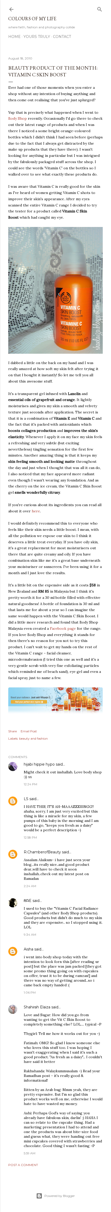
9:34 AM (30, 934)
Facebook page (63, 628)
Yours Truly (36, 36)
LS (26, 798)
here (36, 511)
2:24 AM (30, 886)
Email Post (29, 731)
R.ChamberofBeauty (42, 852)
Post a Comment (23, 1165)
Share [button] (12, 731)
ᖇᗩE (27, 900)
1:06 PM (30, 992)
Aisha (29, 949)
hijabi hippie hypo (39, 764)
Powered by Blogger (59, 1196)
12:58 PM (30, 837)
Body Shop (17, 118)
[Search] (100, 8)
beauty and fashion (33, 738)
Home (14, 36)
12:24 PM (30, 784)
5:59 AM (29, 1153)
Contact (62, 36)
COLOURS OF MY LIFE (32, 19)
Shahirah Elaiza (37, 1007)
